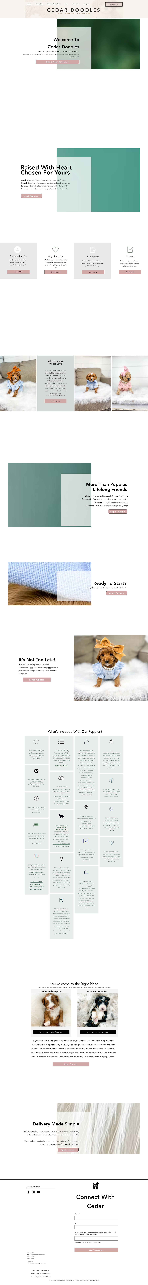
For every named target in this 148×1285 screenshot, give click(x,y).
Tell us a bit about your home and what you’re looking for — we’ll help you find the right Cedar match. (95, 1233)
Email (77, 1223)
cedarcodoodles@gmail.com (38, 1263)
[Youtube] (38, 1192)
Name (77, 1214)
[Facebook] (28, 1192)
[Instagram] (33, 1192)
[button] (39, 3)
